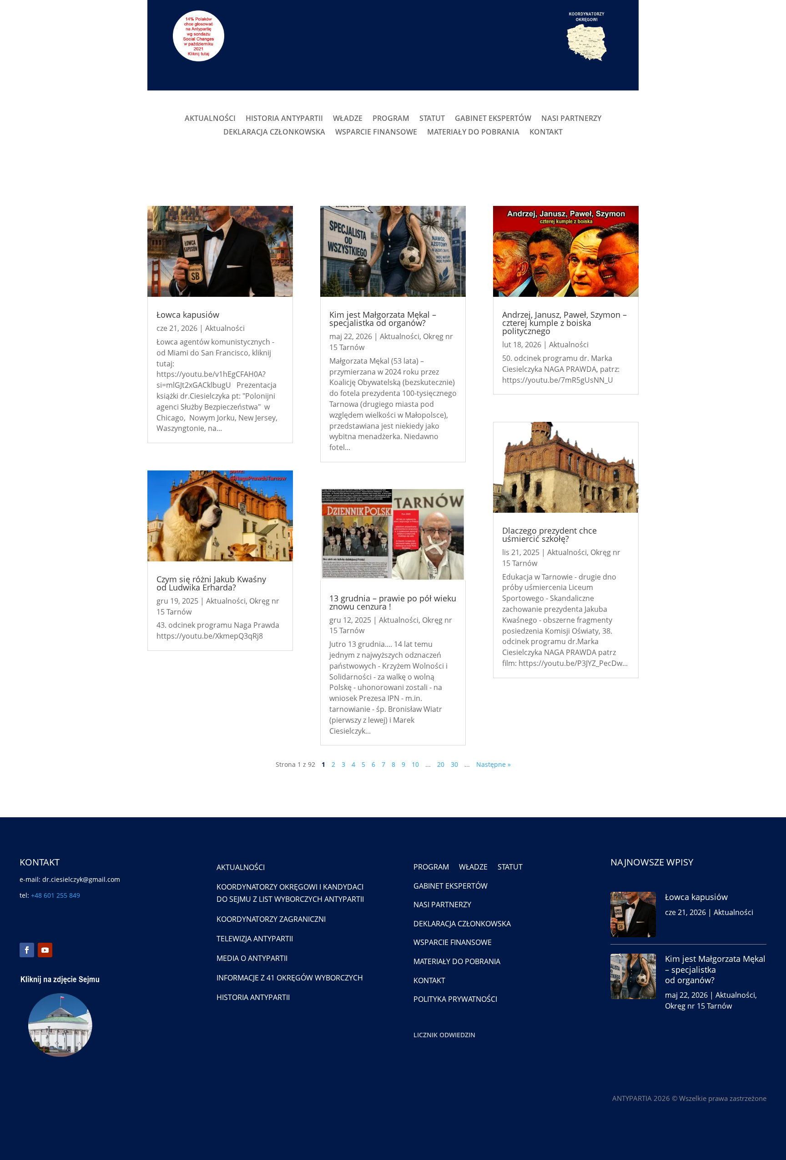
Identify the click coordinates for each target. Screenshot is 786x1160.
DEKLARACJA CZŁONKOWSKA (274, 133)
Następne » (493, 764)
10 (415, 764)
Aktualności (225, 328)
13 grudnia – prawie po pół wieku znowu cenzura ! (392, 602)
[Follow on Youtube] (45, 950)
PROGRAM (391, 119)
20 (440, 764)
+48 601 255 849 (55, 895)
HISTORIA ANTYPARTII (284, 119)
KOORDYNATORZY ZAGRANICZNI (271, 919)
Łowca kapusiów (187, 314)
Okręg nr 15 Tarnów (698, 1006)
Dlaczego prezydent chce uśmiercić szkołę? (549, 534)
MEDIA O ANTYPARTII (252, 958)
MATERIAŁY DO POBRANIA (473, 133)
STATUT (432, 119)
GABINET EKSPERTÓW (493, 119)
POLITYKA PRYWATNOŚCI (455, 999)
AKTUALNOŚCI (210, 119)
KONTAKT (546, 133)
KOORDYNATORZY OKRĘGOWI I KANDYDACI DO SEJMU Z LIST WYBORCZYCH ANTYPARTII (290, 893)
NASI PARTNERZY (571, 119)
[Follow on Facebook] (27, 950)
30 (454, 764)
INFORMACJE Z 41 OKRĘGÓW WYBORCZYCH (290, 978)
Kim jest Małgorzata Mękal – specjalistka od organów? (382, 318)
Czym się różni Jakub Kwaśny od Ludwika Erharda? (211, 583)
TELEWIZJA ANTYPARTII (255, 939)
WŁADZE (348, 119)
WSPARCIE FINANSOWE (376, 133)
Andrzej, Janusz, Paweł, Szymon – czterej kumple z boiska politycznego (564, 322)
